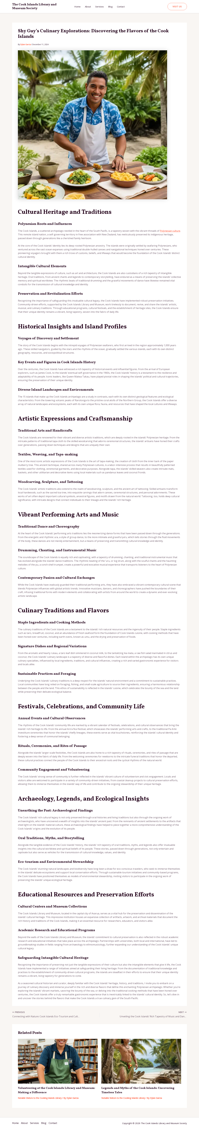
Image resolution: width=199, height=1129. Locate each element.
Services (99, 6)
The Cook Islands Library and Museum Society (34, 6)
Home (77, 6)
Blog (110, 6)
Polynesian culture (170, 230)
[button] (177, 6)
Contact (121, 6)
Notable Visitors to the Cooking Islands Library (40, 1098)
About (88, 6)
